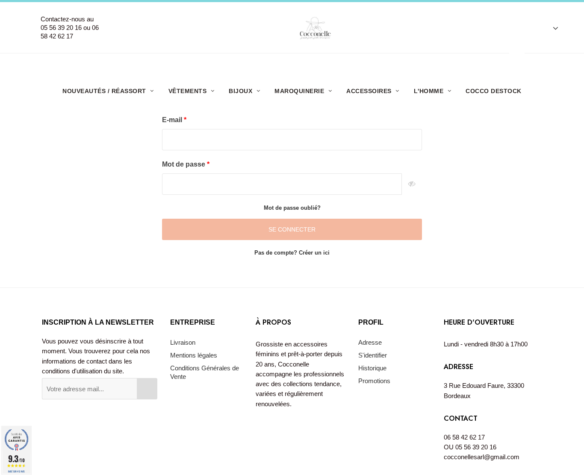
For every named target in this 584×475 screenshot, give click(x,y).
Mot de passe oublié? (292, 208)
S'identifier (372, 355)
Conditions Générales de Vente (204, 372)
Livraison (182, 342)
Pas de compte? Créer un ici (292, 252)
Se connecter (292, 229)
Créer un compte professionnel (295, 63)
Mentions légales (193, 355)
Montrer (412, 184)
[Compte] (551, 27)
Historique (372, 368)
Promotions (374, 380)
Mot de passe (184, 164)
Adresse (370, 342)
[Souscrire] (147, 388)
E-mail (173, 119)
